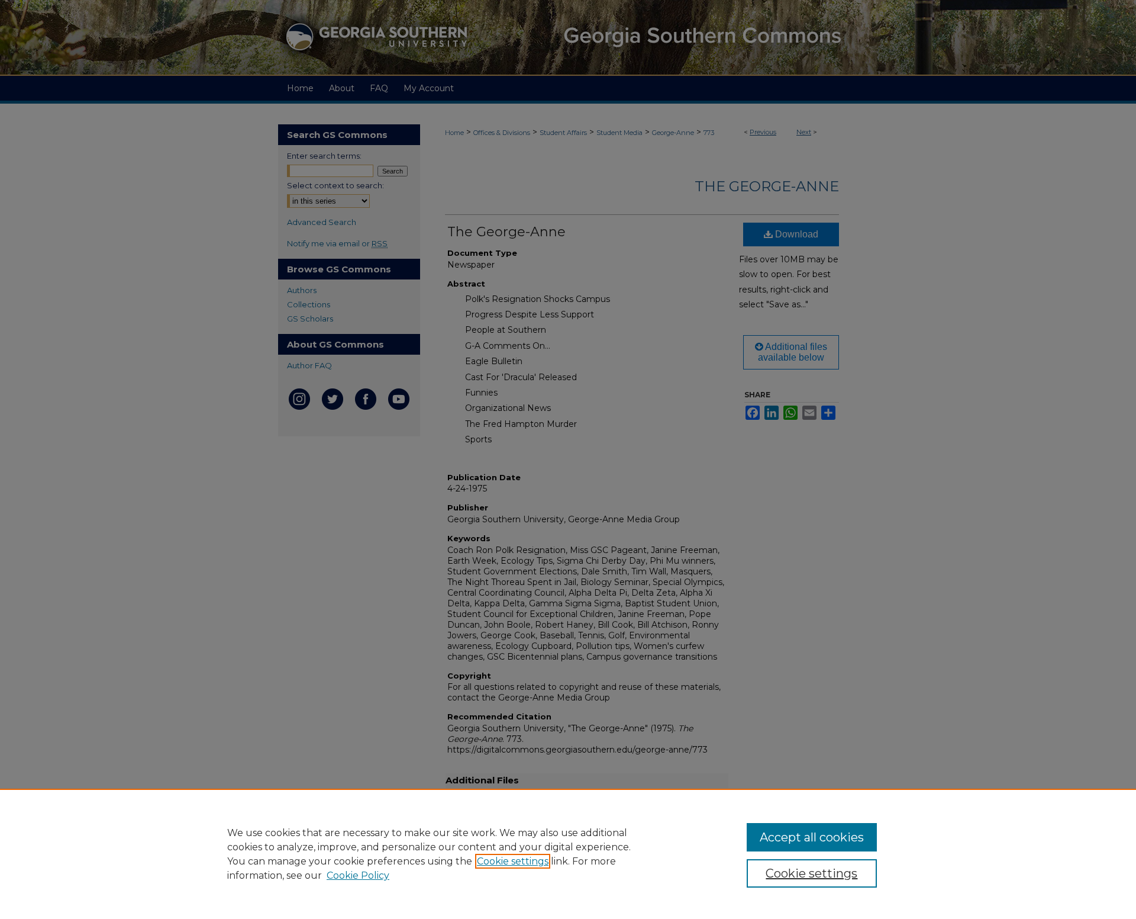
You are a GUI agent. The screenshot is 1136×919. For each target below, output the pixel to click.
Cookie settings (512, 861)
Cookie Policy (358, 875)
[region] (568, 854)
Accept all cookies (812, 837)
